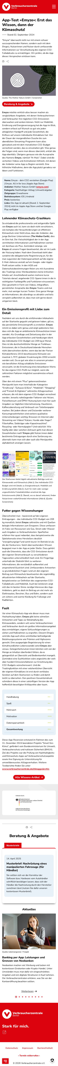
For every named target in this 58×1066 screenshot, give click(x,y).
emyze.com (42, 186)
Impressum (27, 1048)
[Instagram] (4, 1032)
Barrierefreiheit (45, 1048)
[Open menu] (5, 1061)
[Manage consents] (52, 1060)
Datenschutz (12, 1048)
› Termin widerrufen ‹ (29, 1055)
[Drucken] (3, 61)
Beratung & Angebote (16, 104)
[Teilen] (7, 61)
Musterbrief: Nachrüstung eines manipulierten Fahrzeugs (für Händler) (26, 867)
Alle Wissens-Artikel (27, 777)
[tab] (16, 996)
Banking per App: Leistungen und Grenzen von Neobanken (23, 959)
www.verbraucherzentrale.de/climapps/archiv (25, 769)
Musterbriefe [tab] (12, 845)
